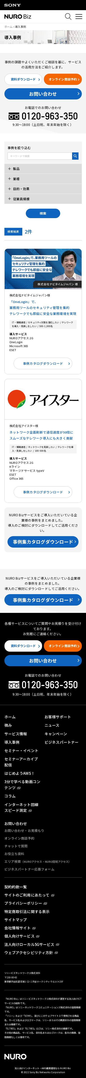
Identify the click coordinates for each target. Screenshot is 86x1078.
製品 (16, 168)
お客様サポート (58, 716)
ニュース (52, 725)
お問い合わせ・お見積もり (24, 830)
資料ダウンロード (23, 79)
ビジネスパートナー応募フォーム (29, 869)
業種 (16, 178)
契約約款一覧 (15, 886)
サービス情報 (15, 733)
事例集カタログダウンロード (43, 541)
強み (8, 725)
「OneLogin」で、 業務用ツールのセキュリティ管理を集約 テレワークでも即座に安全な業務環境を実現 (42, 307)
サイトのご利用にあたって (27, 895)
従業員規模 (21, 199)
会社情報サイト (17, 927)
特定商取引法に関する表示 (27, 911)
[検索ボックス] (68, 16)
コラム (10, 796)
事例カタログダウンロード (43, 363)
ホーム (8, 27)
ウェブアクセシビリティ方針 (28, 952)
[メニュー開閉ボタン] (79, 16)
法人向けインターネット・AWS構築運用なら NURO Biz (43, 1068)
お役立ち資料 (14, 853)
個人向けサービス (19, 936)
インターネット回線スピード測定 (21, 807)
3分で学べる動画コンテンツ (22, 784)
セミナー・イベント (21, 750)
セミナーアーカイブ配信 (21, 761)
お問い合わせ (43, 93)
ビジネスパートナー (62, 742)
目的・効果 (21, 188)
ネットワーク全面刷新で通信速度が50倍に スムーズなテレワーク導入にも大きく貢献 (41, 435)
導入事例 (12, 742)
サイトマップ (15, 919)
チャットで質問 (16, 846)
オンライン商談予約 (63, 79)
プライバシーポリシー (23, 903)
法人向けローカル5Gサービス (29, 944)
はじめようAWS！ (19, 773)
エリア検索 (37, 861)
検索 (43, 213)
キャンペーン (56, 733)
